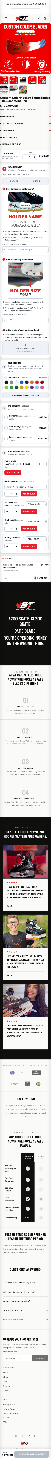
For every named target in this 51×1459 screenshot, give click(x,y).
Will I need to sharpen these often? (19, 1292)
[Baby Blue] (37, 387)
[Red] (37, 382)
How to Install (8, 137)
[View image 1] (4, 80)
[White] (17, 382)
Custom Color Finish (11, 123)
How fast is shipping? (12, 1310)
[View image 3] (23, 80)
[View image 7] (13, 89)
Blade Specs (7, 130)
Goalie (36, 181)
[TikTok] (29, 1436)
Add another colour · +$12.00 (25, 395)
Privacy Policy (9, 1404)
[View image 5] (42, 80)
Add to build (13, 473)
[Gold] (22, 387)
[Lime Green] (6, 387)
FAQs (5, 1422)
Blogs (5, 1390)
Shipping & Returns (10, 144)
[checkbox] (25, 417)
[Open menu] (5, 18)
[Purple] (32, 387)
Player (14, 181)
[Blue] (22, 382)
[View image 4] (32, 80)
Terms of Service (10, 1413)
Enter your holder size (14, 315)
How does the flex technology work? (20, 1283)
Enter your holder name (14, 244)
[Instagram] (15, 1436)
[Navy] (27, 382)
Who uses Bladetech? (13, 1319)
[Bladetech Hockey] (22, 18)
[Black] (6, 382)
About (5, 1377)
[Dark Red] (42, 382)
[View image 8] (23, 89)
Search (6, 1418)
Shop (5, 1372)
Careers (6, 1386)
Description (7, 116)
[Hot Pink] (42, 387)
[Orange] (32, 382)
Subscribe (40, 1358)
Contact (6, 1381)
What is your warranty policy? (16, 1301)
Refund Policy (9, 1409)
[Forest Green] (17, 387)
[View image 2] (13, 80)
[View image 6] (4, 89)
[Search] (39, 18)
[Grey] (11, 382)
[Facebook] (22, 1436)
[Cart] (45, 18)
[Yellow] (27, 387)
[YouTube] (35, 1436)
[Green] (11, 387)
